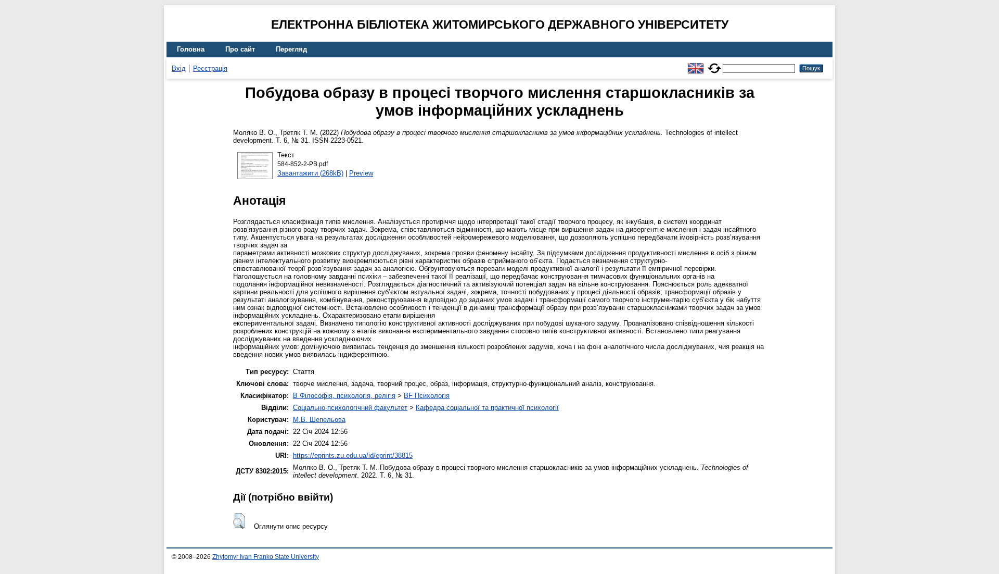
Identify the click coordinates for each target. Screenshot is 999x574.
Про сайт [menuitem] (240, 49)
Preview (361, 173)
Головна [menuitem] (190, 49)
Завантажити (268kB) (310, 173)
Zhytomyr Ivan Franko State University (265, 557)
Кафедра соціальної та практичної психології (487, 407)
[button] (239, 521)
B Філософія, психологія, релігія (344, 396)
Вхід (179, 68)
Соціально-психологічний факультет (350, 407)
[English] (695, 64)
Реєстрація (210, 68)
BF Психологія (427, 396)
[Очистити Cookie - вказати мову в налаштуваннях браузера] (714, 64)
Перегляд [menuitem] (291, 49)
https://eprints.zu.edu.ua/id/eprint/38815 (353, 455)
